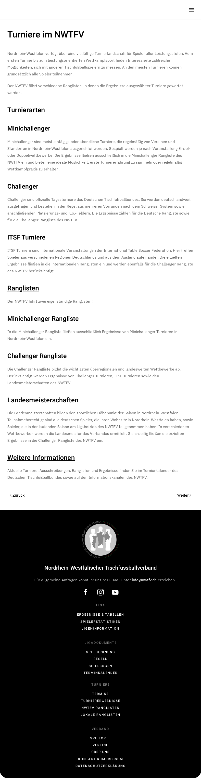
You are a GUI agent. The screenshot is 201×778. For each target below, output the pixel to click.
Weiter (182, 495)
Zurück (19, 495)
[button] (191, 10)
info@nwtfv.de (145, 579)
